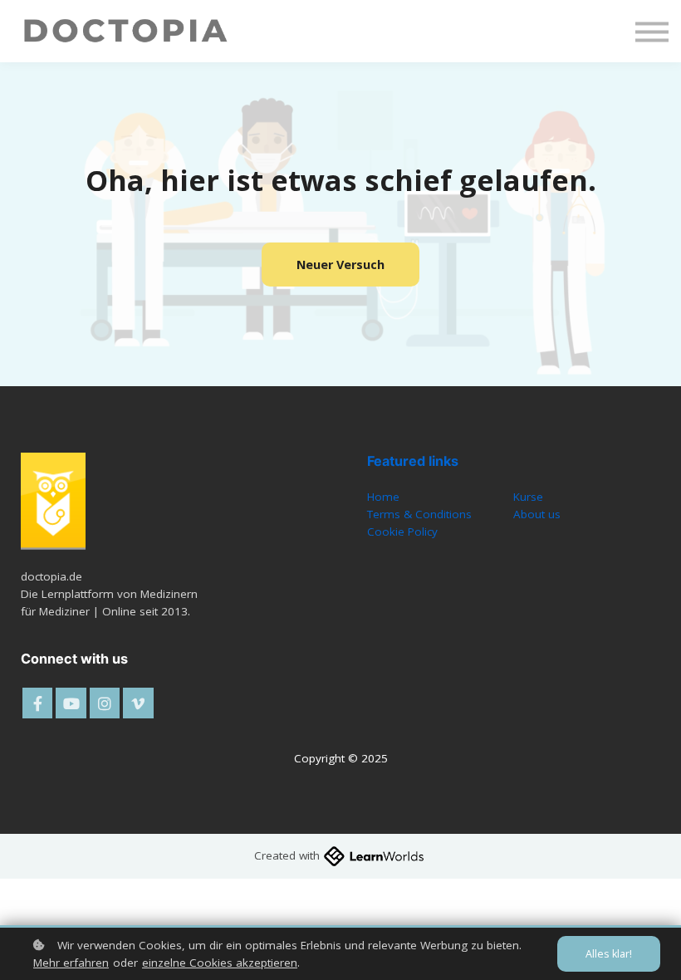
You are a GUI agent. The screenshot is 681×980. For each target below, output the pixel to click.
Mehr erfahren (71, 962)
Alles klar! (608, 954)
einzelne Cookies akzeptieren (219, 962)
